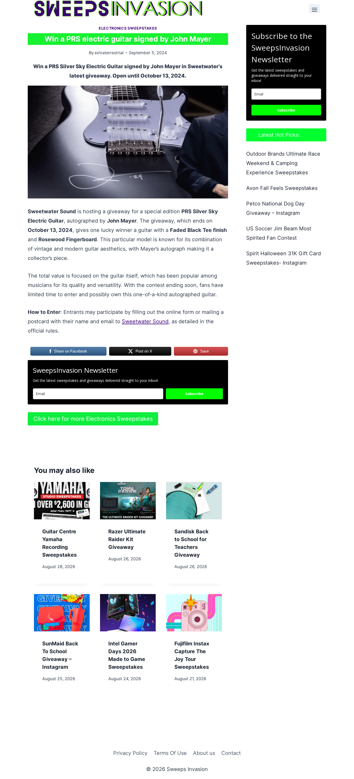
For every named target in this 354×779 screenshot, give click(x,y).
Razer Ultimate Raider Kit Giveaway (127, 539)
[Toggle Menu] (314, 8)
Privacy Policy (130, 753)
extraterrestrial (109, 52)
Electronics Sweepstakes (128, 28)
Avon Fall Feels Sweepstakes (281, 188)
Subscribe (194, 393)
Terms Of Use (170, 753)
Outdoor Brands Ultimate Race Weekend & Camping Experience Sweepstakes (283, 163)
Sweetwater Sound (145, 321)
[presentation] (62, 500)
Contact (231, 753)
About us (204, 753)
